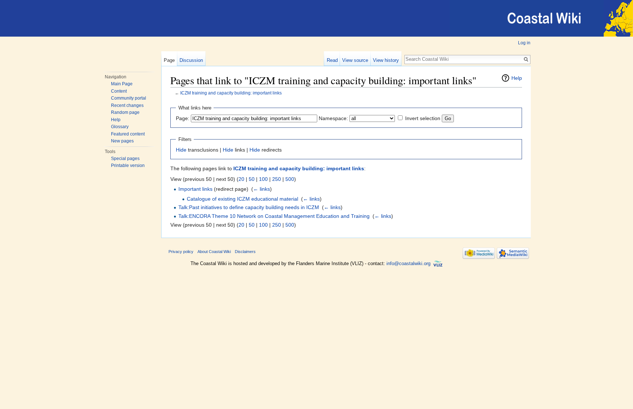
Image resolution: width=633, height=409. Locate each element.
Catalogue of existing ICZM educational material (242, 199)
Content (119, 91)
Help (116, 119)
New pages (122, 141)
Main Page (122, 83)
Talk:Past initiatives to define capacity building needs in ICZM (248, 207)
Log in (524, 42)
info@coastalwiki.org (408, 264)
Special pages (125, 158)
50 (252, 179)
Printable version (128, 165)
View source (355, 60)
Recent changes (127, 105)
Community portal (128, 98)
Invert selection (422, 118)
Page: (182, 118)
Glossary (120, 126)
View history (386, 60)
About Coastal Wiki (214, 251)
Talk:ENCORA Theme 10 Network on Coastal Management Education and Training (274, 216)
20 (241, 179)
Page (169, 60)
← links (261, 189)
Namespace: (333, 118)
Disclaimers (245, 251)
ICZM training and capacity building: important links (231, 92)
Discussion (191, 60)
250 (276, 179)
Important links (195, 189)
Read (332, 60)
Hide (181, 150)
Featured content (128, 134)
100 (263, 179)
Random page (125, 112)
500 (289, 179)
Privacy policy (181, 251)
